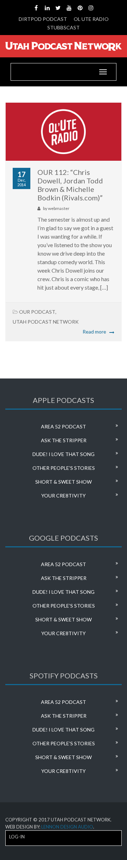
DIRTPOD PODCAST (43, 19)
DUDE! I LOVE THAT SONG (63, 454)
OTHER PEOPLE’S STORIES (63, 468)
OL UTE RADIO (91, 19)
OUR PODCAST (37, 312)
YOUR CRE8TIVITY (63, 495)
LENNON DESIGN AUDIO (67, 827)
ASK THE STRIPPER (63, 440)
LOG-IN (17, 836)
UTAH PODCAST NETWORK (46, 322)
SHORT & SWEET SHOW (63, 482)
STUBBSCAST (63, 27)
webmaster (58, 208)
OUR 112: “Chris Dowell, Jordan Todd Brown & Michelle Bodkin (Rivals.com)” (70, 185)
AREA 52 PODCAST (63, 426)
